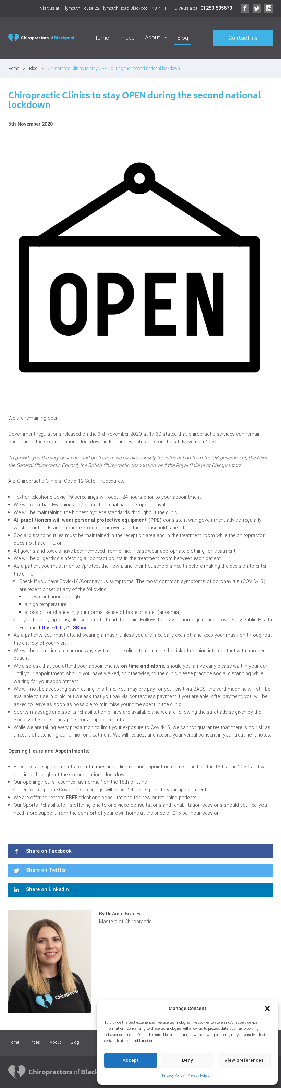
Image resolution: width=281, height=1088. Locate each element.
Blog (182, 38)
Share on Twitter (45, 870)
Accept (131, 1060)
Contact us (243, 38)
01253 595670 (216, 8)
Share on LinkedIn (47, 889)
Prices (127, 38)
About (55, 1042)
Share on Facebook (48, 851)
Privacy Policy (173, 1075)
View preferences (244, 1060)
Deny (187, 1060)
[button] (267, 1008)
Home (101, 38)
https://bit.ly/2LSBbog (63, 627)
